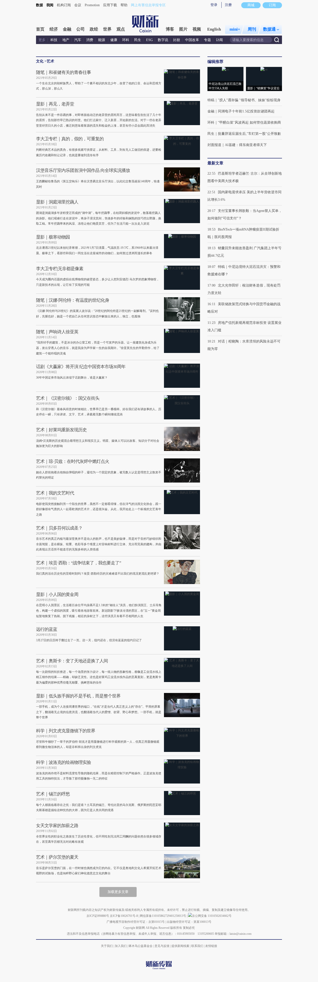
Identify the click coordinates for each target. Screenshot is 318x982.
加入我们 (121, 946)
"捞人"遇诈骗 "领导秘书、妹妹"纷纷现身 (249, 100)
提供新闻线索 (180, 946)
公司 (80, 29)
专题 (207, 40)
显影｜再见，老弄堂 (55, 103)
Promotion (92, 5)
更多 (42, 40)
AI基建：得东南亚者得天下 (246, 145)
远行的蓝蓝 (46, 629)
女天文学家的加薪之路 (57, 825)
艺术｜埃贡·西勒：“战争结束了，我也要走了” (78, 562)
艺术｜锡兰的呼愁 (53, 793)
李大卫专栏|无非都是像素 (59, 268)
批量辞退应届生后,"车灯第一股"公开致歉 (249, 134)
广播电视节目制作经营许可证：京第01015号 (136, 922)
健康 (113, 40)
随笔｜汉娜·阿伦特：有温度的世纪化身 (72, 300)
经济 (53, 29)
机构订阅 (64, 5)
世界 (107, 29)
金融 (67, 29)
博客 (170, 29)
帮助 (123, 5)
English (214, 29)
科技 (53, 40)
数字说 (163, 40)
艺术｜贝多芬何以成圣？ (59, 528)
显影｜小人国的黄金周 (57, 594)
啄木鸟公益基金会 (141, 946)
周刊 (252, 29)
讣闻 (219, 40)
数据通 (269, 29)
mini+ (235, 29)
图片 (183, 29)
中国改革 (192, 40)
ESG (149, 40)
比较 (176, 40)
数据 (39, 5)
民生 (137, 40)
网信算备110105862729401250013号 (163, 916)
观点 (121, 29)
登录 (213, 5)
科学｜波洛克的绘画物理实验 (63, 762)
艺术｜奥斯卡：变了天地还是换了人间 (72, 660)
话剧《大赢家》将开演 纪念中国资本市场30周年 (80, 366)
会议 (77, 5)
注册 (228, 5)
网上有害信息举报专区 (148, 5)
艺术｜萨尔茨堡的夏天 (57, 857)
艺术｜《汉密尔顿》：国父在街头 (67, 398)
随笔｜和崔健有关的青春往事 (63, 72)
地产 (65, 40)
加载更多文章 (118, 892)
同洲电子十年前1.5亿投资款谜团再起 (246, 111)
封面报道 (214, 145)
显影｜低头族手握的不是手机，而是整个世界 (78, 695)
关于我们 (107, 946)
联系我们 (197, 946)
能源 (102, 40)
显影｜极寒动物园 (53, 237)
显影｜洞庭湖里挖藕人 (57, 201)
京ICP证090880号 (97, 916)
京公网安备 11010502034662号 (212, 916)
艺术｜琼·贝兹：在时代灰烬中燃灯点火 (72, 461)
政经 (94, 29)
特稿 (210, 100)
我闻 (49, 5)
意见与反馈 (162, 946)
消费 (89, 40)
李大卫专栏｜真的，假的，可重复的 (70, 138)
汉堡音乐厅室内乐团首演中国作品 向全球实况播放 (83, 170)
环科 (125, 40)
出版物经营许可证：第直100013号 (189, 922)
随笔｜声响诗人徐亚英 (57, 331)
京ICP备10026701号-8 (124, 916)
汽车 (77, 40)
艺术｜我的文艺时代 (55, 493)
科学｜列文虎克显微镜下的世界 (65, 730)
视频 (197, 29)
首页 (40, 29)
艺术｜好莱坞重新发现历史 (61, 429)
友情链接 (211, 946)
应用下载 (110, 5)
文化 (39, 61)
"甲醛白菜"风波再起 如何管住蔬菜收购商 (249, 122)
